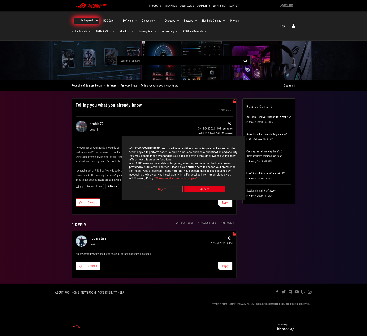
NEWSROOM (88, 292)
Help (282, 26)
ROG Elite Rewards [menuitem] (193, 31)
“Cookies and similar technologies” (176, 178)
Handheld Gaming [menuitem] (211, 20)
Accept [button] (204, 189)
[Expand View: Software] (136, 20)
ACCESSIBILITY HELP (111, 292)
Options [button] (288, 85)
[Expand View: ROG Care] (116, 20)
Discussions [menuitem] (149, 20)
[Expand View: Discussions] (158, 20)
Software (111, 85)
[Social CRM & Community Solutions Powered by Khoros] (285, 327)
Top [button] (78, 326)
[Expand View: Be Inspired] (97, 20)
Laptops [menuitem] (188, 20)
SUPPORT (234, 5)
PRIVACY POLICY (245, 304)
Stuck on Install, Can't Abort (261, 190)
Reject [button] (162, 189)
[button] (80, 202)
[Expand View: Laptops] (196, 20)
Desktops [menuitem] (170, 20)
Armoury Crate (129, 85)
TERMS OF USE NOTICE (223, 304)
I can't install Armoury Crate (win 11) (265, 173)
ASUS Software (255, 139)
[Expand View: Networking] (177, 31)
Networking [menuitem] (168, 31)
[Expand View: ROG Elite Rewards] (206, 31)
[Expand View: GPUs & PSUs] (113, 31)
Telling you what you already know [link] (159, 85)
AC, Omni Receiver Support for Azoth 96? (268, 116)
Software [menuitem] (128, 20)
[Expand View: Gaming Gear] (155, 31)
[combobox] (183, 60)
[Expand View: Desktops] (178, 20)
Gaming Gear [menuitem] (146, 31)
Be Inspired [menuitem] (87, 20)
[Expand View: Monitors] (132, 31)
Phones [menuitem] (234, 20)
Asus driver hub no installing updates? (266, 134)
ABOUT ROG (62, 292)
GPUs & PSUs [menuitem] (103, 31)
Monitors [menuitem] (125, 31)
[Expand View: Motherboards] (90, 31)
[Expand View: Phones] (242, 20)
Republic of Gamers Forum (87, 85)
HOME (75, 292)
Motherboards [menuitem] (79, 31)
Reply (225, 202)
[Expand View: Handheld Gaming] (224, 20)
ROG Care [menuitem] (108, 20)
